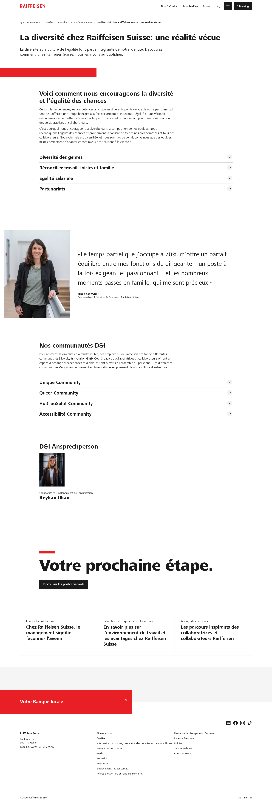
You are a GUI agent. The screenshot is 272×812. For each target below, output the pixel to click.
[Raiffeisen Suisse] (32, 6)
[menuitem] (169, 6)
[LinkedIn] (228, 723)
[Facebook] (235, 723)
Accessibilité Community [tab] (65, 414)
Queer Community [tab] (58, 393)
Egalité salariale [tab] (56, 178)
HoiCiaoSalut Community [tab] (66, 403)
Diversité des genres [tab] (60, 157)
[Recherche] (218, 6)
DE (239, 797)
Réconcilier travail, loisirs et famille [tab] (76, 167)
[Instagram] (242, 723)
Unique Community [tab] (60, 382)
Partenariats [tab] (52, 189)
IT (251, 797)
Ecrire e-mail (48, 505)
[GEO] (125, 700)
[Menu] (228, 6)
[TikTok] (249, 723)
